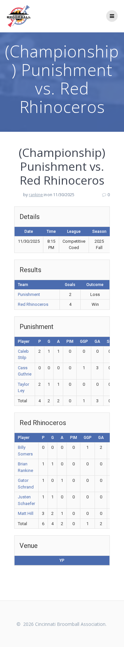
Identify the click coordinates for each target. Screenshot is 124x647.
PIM (69, 341)
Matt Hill (25, 513)
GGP (84, 341)
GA (97, 341)
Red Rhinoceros (33, 304)
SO (109, 341)
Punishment (29, 294)
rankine (36, 195)
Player (23, 341)
